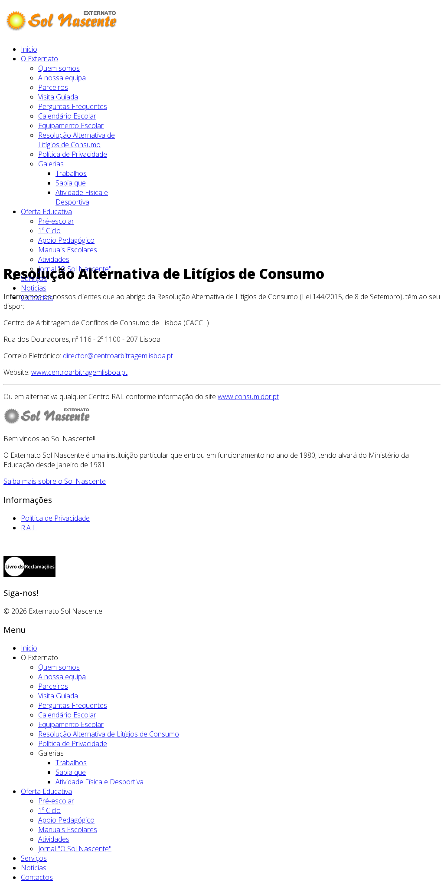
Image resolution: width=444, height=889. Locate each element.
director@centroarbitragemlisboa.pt (118, 355)
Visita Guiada (58, 97)
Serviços (34, 278)
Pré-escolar (56, 221)
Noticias (33, 288)
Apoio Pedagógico (66, 240)
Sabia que (71, 183)
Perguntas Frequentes (72, 106)
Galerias (51, 164)
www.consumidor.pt (248, 396)
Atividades (53, 259)
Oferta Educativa (46, 211)
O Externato (39, 58)
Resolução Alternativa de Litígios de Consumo (76, 139)
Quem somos (59, 68)
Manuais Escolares (67, 249)
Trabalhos (71, 173)
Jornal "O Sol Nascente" (74, 269)
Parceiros (53, 87)
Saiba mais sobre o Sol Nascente (54, 481)
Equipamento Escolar (71, 125)
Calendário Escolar (67, 116)
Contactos (37, 297)
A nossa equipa (62, 78)
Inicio (29, 49)
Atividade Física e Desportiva (82, 197)
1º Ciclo (49, 230)
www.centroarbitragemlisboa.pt (79, 372)
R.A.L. (29, 527)
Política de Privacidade (72, 154)
